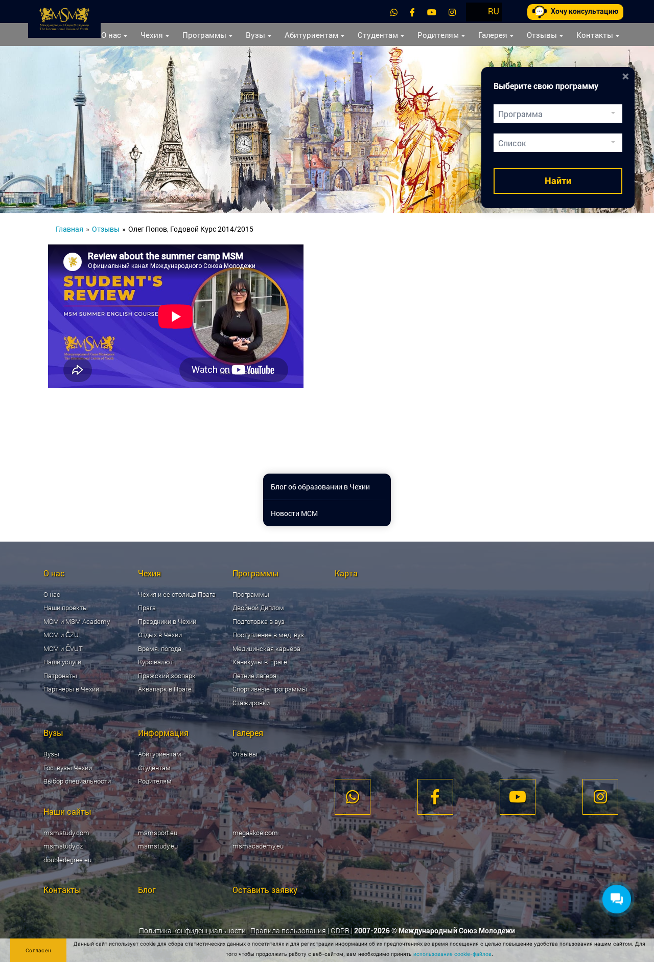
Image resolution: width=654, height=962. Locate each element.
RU (493, 11)
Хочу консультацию (584, 11)
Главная (69, 229)
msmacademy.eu (258, 846)
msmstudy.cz (63, 846)
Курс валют (155, 661)
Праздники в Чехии (167, 621)
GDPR (340, 930)
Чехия (152, 35)
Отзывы (542, 35)
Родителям (438, 35)
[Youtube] (431, 12)
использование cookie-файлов (452, 954)
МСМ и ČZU (61, 634)
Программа (520, 113)
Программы (204, 35)
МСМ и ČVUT (63, 648)
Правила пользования (288, 930)
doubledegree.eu (67, 859)
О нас (111, 35)
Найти (558, 180)
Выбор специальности (77, 781)
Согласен (38, 950)
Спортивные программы (269, 688)
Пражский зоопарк (167, 675)
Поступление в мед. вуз (268, 634)
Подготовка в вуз (258, 621)
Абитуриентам (311, 35)
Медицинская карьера (266, 648)
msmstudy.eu (158, 846)
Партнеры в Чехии (71, 688)
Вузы (255, 35)
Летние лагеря (254, 675)
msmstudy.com (66, 832)
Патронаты (60, 675)
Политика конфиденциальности (192, 930)
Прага (147, 607)
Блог (147, 889)
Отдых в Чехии (160, 634)
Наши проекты (65, 607)
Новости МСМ (294, 513)
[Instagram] (452, 12)
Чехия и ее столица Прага (177, 594)
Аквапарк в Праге (165, 688)
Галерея (492, 35)
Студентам (378, 35)
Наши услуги (62, 661)
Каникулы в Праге (259, 661)
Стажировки (251, 702)
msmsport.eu (157, 832)
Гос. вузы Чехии (67, 767)
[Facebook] (412, 12)
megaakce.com (255, 832)
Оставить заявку (264, 889)
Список (512, 143)
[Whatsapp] (394, 12)
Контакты (594, 35)
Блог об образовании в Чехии (320, 486)
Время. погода (159, 648)
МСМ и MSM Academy (76, 621)
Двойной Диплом (258, 607)
